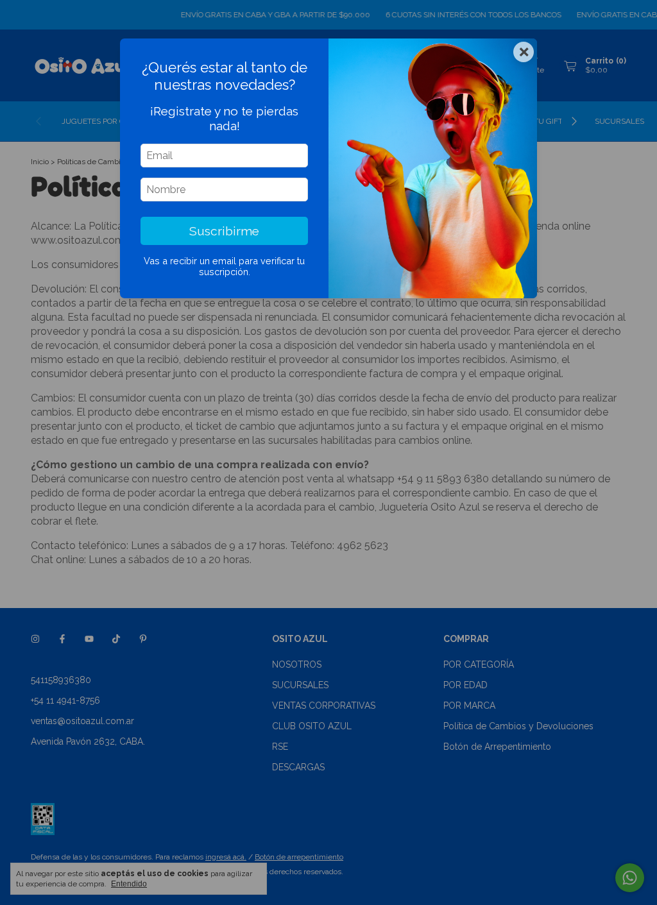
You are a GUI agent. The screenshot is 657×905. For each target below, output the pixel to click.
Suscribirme (224, 231)
